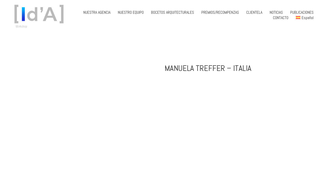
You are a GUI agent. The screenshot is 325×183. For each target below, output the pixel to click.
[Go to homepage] (40, 15)
